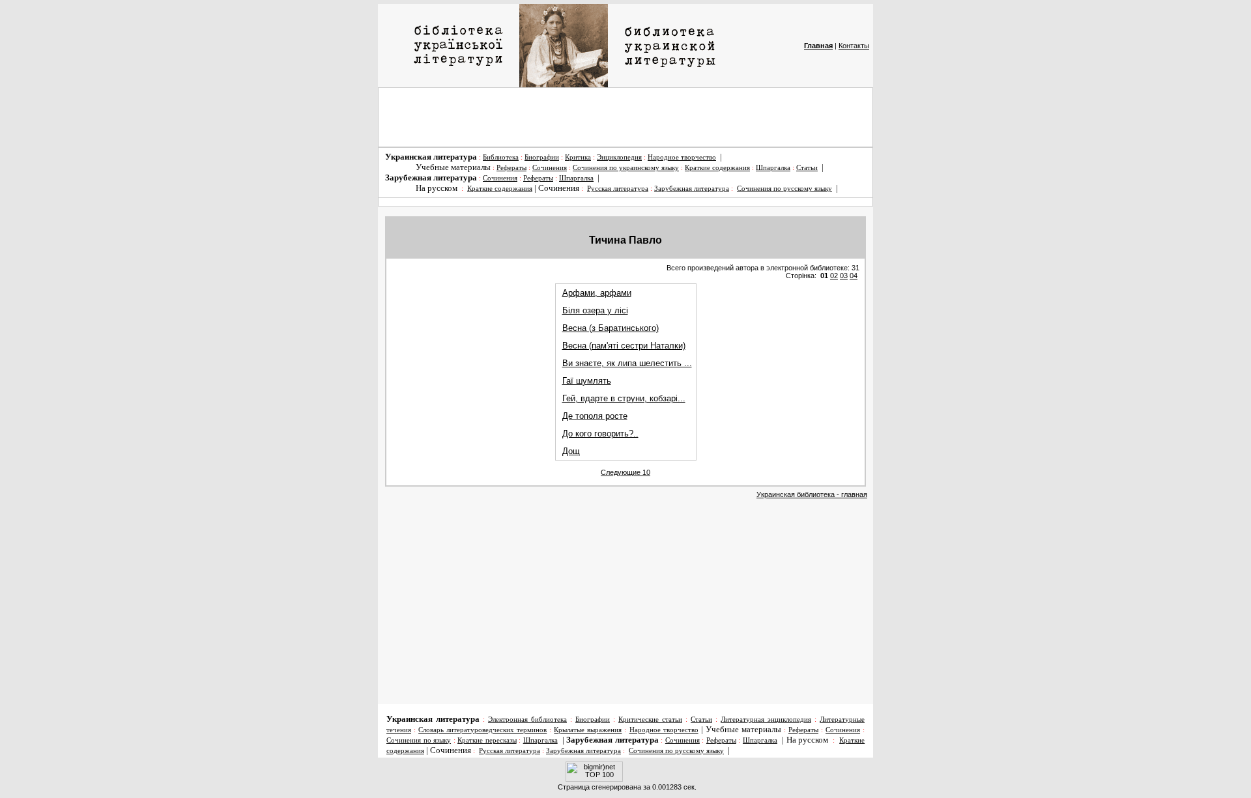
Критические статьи (650, 719)
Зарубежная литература (691, 188)
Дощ (571, 451)
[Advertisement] (625, 117)
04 (853, 275)
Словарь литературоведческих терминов (482, 730)
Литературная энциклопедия (766, 719)
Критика (578, 157)
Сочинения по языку (418, 740)
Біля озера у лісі (595, 310)
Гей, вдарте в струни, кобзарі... (623, 398)
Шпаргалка (773, 167)
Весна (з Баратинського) (610, 328)
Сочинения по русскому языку (784, 188)
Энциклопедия (619, 157)
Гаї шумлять (586, 381)
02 (834, 275)
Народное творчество (682, 157)
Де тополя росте (594, 416)
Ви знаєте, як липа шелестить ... (627, 363)
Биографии (542, 157)
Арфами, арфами (596, 293)
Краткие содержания (717, 167)
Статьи (807, 167)
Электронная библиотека (527, 719)
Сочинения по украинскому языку (626, 167)
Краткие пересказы (487, 740)
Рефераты (511, 167)
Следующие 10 (625, 472)
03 (844, 275)
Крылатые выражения (588, 730)
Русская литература (617, 188)
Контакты (854, 46)
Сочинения (549, 167)
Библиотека (501, 157)
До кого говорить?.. (600, 433)
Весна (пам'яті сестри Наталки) (623, 345)
